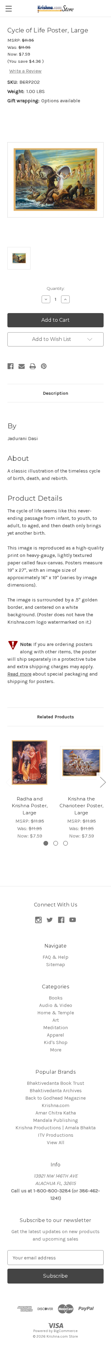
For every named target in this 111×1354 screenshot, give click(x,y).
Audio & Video (55, 1005)
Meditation (55, 1027)
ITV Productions (55, 1135)
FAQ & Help (55, 957)
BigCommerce (66, 1331)
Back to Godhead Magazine (55, 1098)
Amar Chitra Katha (55, 1113)
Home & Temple (55, 1013)
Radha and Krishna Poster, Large (30, 806)
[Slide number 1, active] (45, 843)
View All (55, 1142)
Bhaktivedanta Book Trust (55, 1083)
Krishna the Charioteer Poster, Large (82, 806)
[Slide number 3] (65, 843)
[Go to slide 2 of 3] (103, 782)
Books (56, 998)
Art (55, 1020)
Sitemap (55, 964)
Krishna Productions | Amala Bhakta (55, 1128)
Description (55, 393)
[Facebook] (10, 366)
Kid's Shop (56, 1042)
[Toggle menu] (8, 8)
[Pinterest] (44, 366)
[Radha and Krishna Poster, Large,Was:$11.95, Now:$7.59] (29, 763)
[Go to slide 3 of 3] (8, 782)
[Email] (21, 366)
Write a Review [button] (25, 71)
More (55, 1050)
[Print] (33, 366)
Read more (19, 674)
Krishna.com (55, 1105)
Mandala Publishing (55, 1120)
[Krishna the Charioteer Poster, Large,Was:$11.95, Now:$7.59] (81, 763)
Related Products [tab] (55, 716)
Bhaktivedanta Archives (56, 1090)
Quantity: (56, 288)
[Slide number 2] (55, 843)
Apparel (55, 1035)
